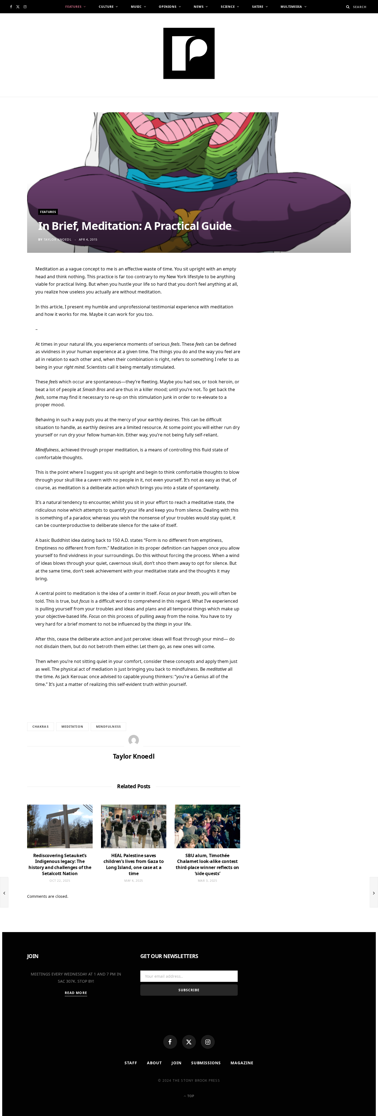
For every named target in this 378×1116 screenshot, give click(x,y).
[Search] (348, 7)
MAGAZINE (242, 1062)
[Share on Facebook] (14, 287)
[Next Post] (374, 892)
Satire (257, 6)
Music (136, 6)
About (154, 1062)
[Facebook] (170, 1042)
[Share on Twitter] (14, 301)
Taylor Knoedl (57, 239)
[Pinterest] (14, 314)
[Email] (14, 328)
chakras (40, 726)
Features (73, 6)
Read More (76, 992)
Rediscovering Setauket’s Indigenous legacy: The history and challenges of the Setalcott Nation (60, 864)
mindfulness (108, 726)
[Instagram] (208, 1042)
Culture (106, 6)
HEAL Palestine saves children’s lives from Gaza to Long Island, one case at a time (133, 864)
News (198, 6)
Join (177, 1062)
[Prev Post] (4, 892)
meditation (72, 726)
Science (228, 6)
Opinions (167, 6)
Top (190, 1096)
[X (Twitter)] (189, 1042)
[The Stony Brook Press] (189, 53)
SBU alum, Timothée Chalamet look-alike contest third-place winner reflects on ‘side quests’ (207, 864)
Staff (131, 1062)
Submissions (206, 1062)
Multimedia (291, 6)
